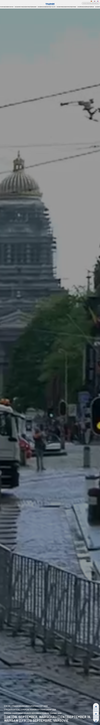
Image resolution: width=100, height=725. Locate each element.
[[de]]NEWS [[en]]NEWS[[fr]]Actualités (46, 6)
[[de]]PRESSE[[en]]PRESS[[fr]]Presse (85, 6)
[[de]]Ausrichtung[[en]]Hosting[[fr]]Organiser (25, 6)
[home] (4, 4)
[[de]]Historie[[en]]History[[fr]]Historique (66, 6)
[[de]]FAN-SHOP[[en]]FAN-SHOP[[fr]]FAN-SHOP (90, 3)
